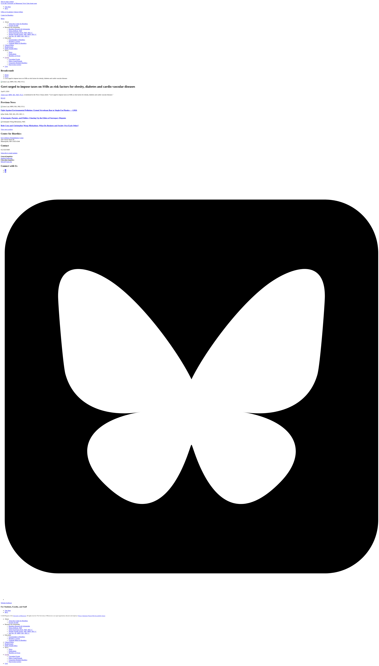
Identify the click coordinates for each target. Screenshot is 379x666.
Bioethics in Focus (14, 653)
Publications (12, 651)
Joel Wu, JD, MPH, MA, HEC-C (19, 633)
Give (6, 663)
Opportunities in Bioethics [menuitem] (17, 40)
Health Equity (9, 644)
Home (7, 75)
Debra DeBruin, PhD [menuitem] (15, 31)
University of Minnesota (19, 616)
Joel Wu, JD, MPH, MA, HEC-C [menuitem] (19, 36)
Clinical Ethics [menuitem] (9, 45)
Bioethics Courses (14, 638)
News (6, 76)
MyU (6, 8)
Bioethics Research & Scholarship (19, 626)
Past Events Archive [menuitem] (15, 64)
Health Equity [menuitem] (9, 47)
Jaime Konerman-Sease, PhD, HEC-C (21, 630)
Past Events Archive (15, 662)
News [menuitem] (6, 50)
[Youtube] (5, 172)
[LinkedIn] (5, 170)
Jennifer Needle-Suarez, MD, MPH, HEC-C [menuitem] (22, 34)
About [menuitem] (7, 22)
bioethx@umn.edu (6, 158)
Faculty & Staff (13, 622)
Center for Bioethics (7, 15)
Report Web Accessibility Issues (96, 616)
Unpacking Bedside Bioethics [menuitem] (18, 63)
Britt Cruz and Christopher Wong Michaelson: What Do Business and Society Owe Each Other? (40, 126)
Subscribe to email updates (9, 153)
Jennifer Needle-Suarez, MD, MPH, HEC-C (22, 631)
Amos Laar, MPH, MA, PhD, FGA (12, 95)
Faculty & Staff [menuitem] (13, 25)
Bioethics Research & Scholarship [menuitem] (19, 29)
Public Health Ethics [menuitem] (11, 48)
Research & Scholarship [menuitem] (12, 27)
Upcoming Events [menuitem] (14, 59)
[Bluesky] (191, 599)
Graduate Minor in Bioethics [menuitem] (17, 43)
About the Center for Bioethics (18, 621)
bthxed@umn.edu (6, 162)
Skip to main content (7, 1)
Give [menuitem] (6, 66)
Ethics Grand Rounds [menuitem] (15, 61)
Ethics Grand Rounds (15, 658)
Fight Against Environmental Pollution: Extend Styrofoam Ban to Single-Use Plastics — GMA (39, 110)
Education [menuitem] (8, 38)
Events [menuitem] (7, 57)
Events (7, 654)
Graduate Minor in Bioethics (17, 640)
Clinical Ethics (9, 642)
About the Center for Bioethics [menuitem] (18, 24)
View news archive (7, 129)
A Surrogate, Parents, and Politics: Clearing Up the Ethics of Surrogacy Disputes (33, 118)
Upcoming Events (14, 656)
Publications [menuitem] (12, 54)
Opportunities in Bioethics (17, 637)
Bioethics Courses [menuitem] (14, 41)
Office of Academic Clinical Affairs (12, 12)
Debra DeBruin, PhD (15, 628)
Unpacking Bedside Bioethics (18, 660)
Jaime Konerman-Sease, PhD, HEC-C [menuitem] (21, 32)
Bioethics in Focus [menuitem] (14, 56)
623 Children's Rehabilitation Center (12, 138)
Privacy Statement (83, 616)
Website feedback (6, 603)
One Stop (8, 7)
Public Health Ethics (11, 646)
